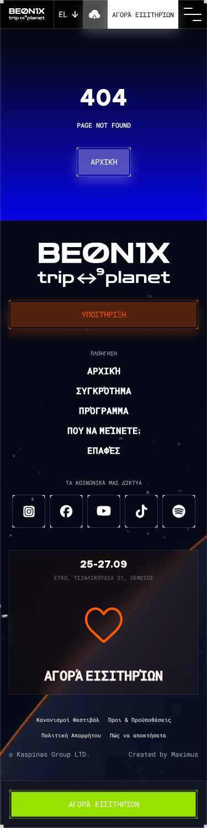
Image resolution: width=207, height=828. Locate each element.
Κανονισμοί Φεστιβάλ (67, 720)
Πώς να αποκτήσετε (138, 735)
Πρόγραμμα (104, 412)
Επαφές (103, 451)
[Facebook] (66, 511)
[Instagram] (28, 511)
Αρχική (104, 161)
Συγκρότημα (103, 392)
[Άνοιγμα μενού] (192, 14)
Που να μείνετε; (103, 432)
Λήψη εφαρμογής (95, 14)
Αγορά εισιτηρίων (143, 14)
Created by (163, 754)
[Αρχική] (27, 14)
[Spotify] (178, 511)
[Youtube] (103, 511)
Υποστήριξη (104, 314)
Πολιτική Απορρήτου (71, 735)
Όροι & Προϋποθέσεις (139, 720)
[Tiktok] (141, 511)
